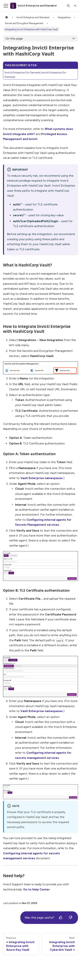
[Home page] (6, 17)
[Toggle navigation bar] (6, 6)
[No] (70, 917)
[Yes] (60, 917)
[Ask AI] (75, 6)
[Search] (68, 6)
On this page (14, 38)
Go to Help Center (36, 889)
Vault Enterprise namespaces (41, 478)
